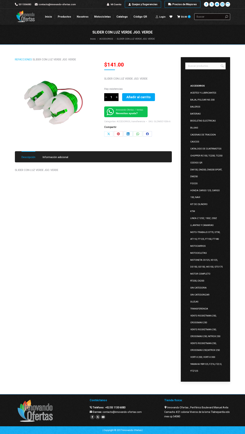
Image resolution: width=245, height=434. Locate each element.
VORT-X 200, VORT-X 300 (202, 357)
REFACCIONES (23, 59)
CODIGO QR (196, 162)
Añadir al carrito (138, 97)
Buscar (222, 66)
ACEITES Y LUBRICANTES (203, 92)
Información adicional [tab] (55, 157)
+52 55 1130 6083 (115, 407)
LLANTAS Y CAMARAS (202, 225)
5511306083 (25, 4)
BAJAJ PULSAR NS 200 (202, 99)
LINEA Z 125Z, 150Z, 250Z (203, 218)
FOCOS (194, 183)
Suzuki (194, 301)
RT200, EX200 (197, 280)
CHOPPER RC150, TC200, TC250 (206, 155)
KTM (192, 211)
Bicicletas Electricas (203, 120)
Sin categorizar (199, 294)
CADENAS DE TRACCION (203, 134)
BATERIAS (195, 113)
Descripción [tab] (28, 157)
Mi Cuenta (116, 4)
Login (162, 16)
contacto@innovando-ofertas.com (57, 4)
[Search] (226, 16)
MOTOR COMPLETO (200, 273)
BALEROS (195, 106)
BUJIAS (194, 127)
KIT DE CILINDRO (199, 204)
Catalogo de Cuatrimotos (206, 148)
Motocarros (198, 246)
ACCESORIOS (123, 121)
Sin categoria (198, 287)
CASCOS (194, 141)
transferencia (138, 121)
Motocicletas (198, 253)
